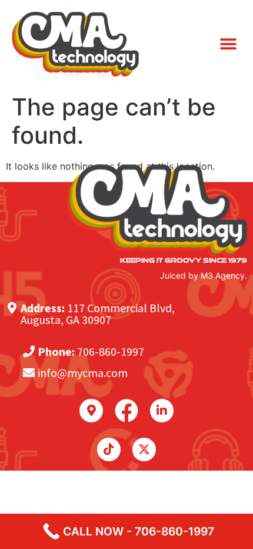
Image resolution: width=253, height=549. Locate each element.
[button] (228, 44)
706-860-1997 (110, 351)
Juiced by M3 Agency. (203, 275)
